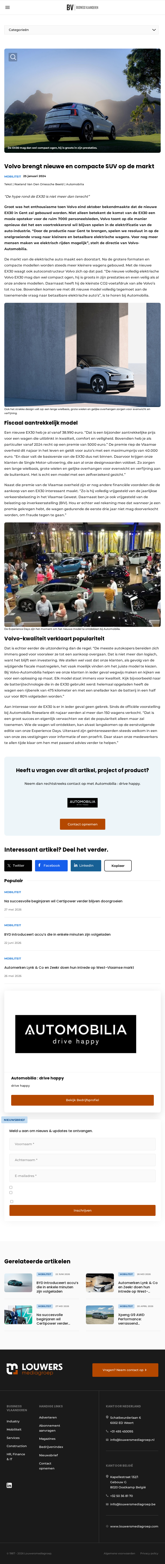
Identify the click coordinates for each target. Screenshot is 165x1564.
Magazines (47, 1439)
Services (13, 1438)
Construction (17, 1446)
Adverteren (48, 1417)
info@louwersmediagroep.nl (132, 1440)
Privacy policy (149, 1553)
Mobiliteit (12, 176)
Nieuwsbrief (48, 1455)
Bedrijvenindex (51, 1447)
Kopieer (118, 866)
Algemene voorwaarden (119, 1553)
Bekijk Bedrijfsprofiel (82, 1100)
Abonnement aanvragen (49, 1428)
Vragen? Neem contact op (123, 1370)
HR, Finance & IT (16, 1456)
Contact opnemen (47, 1465)
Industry (13, 1421)
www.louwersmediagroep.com (134, 1526)
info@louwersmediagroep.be (133, 1504)
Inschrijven (83, 1210)
